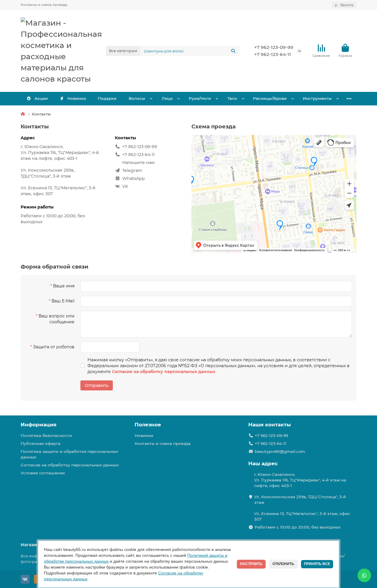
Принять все (317, 564)
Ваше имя (64, 286)
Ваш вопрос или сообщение (57, 318)
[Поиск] (233, 51)
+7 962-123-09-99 (273, 47)
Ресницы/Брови (270, 98)
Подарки (107, 98)
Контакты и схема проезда (44, 5)
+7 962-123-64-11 (272, 54)
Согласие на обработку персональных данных (70, 465)
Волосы (137, 98)
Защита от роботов (54, 347)
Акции (41, 98)
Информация (39, 425)
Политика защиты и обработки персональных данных (69, 454)
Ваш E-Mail (63, 301)
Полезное (148, 425)
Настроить (251, 564)
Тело (232, 98)
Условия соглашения (43, 473)
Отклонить (283, 564)
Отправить (96, 385)
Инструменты (317, 98)
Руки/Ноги (200, 98)
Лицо (167, 98)
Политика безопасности (46, 435)
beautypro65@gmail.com (280, 451)
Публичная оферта (40, 443)
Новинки (76, 98)
